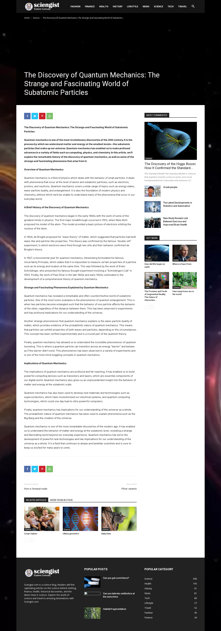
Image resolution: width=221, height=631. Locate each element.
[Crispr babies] (41, 519)
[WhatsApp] (49, 116)
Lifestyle (132, 6)
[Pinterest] (42, 116)
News (146, 6)
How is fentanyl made (35, 488)
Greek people (170, 187)
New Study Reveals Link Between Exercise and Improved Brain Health (175, 221)
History (117, 6)
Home (27, 17)
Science (158, 6)
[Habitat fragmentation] (92, 613)
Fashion (75, 6)
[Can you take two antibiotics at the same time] (92, 597)
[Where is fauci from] (184, 253)
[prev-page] (26, 540)
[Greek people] (152, 191)
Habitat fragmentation (114, 609)
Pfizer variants (129, 488)
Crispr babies (30, 533)
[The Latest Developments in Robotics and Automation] (152, 206)
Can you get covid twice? (116, 578)
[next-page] (31, 540)
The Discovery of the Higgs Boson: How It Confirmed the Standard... (170, 166)
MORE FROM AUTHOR (61, 500)
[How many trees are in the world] (184, 280)
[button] (193, 6)
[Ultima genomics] (80, 519)
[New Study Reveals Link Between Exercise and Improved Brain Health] (152, 222)
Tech (171, 6)
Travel (182, 6)
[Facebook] (27, 116)
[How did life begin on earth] (156, 253)
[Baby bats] (119, 519)
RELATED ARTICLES (36, 500)
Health (103, 6)
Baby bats (106, 533)
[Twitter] (35, 116)
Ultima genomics (71, 533)
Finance (90, 6)
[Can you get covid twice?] (92, 582)
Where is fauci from (181, 264)
